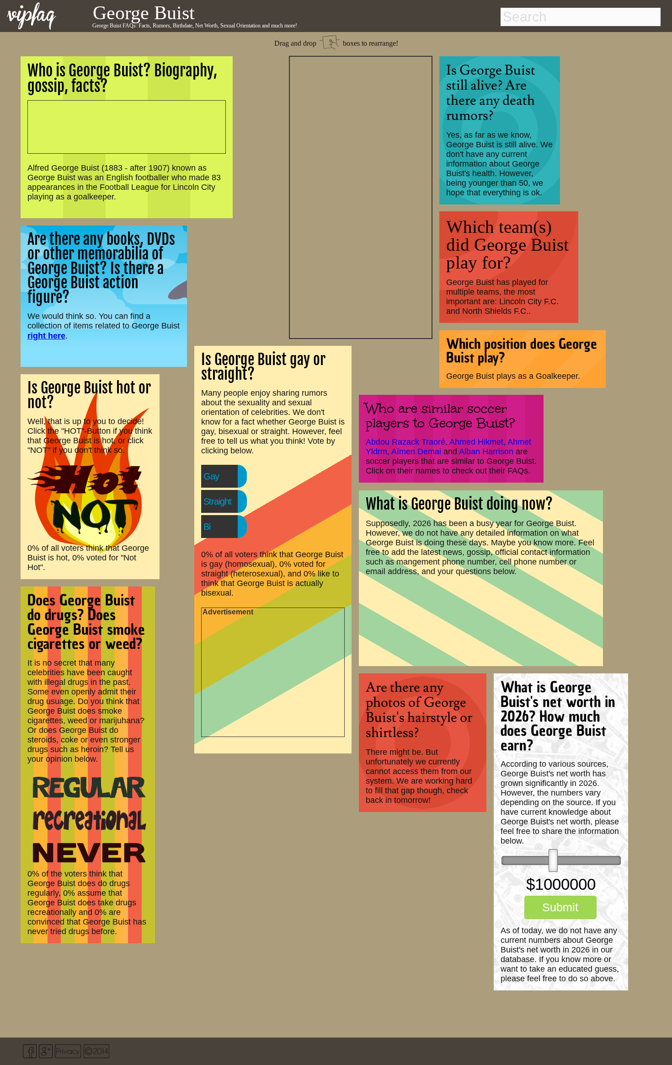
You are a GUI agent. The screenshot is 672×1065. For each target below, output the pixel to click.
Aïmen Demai (416, 451)
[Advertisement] (360, 196)
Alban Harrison (486, 451)
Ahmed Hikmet (476, 441)
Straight (217, 501)
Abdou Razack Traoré (405, 441)
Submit (560, 907)
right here (46, 335)
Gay (211, 476)
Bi (206, 527)
